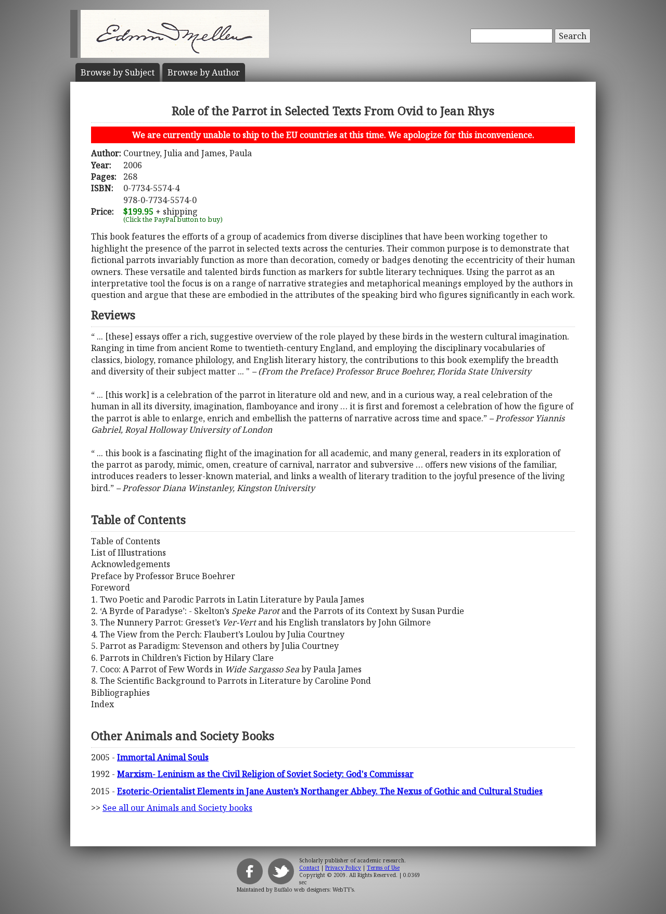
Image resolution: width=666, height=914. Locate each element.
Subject (118, 72)
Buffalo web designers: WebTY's (314, 889)
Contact (309, 867)
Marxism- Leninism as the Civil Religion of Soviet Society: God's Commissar (265, 774)
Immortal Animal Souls (163, 757)
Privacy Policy (343, 867)
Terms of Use (383, 867)
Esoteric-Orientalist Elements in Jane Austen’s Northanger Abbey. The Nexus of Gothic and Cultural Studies (330, 791)
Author (204, 72)
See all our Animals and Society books (177, 807)
